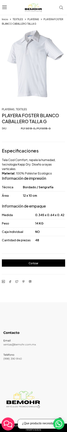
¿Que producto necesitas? (39, 423)
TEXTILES (18, 19)
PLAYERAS (33, 19)
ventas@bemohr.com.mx (19, 344)
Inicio (5, 19)
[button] (58, 423)
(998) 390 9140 (12, 358)
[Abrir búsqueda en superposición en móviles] (62, 7)
